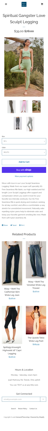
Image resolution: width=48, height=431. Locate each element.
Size (3, 136)
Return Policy (22, 409)
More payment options (24, 176)
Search (13, 409)
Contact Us (33, 409)
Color (4, 147)
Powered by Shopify (37, 417)
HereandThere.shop (22, 417)
